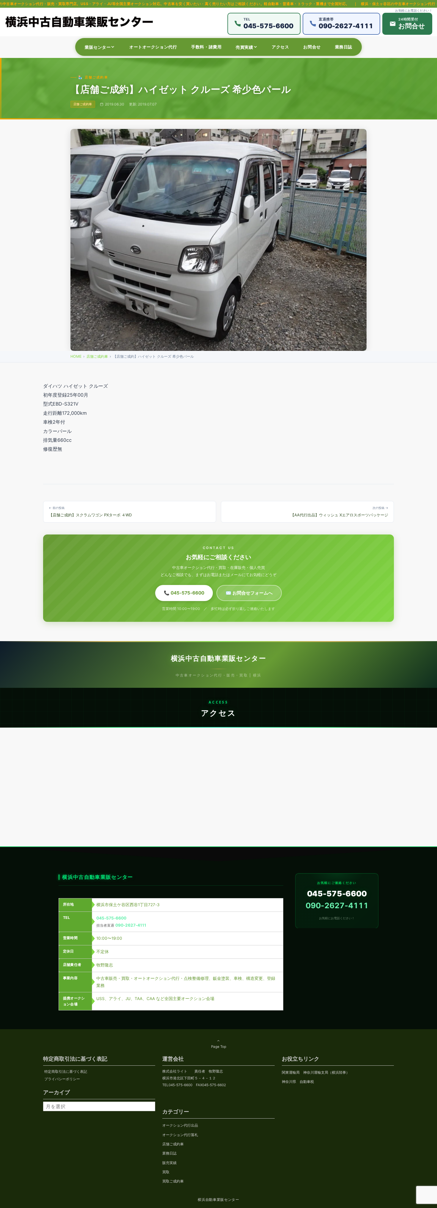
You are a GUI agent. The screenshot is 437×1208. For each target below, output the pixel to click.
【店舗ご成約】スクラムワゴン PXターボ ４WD (90, 511)
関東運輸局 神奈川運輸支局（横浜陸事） (316, 1072)
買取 (165, 1172)
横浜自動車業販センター (218, 1200)
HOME (75, 356)
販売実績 (169, 1163)
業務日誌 (169, 1153)
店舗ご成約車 (97, 356)
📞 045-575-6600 (184, 593)
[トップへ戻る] (14, 1197)
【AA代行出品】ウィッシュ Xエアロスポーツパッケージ (339, 511)
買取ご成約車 (173, 1181)
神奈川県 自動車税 (298, 1082)
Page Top (218, 1047)
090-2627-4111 (130, 924)
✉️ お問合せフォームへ (249, 593)
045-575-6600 (111, 917)
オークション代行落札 (180, 1135)
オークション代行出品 (180, 1125)
